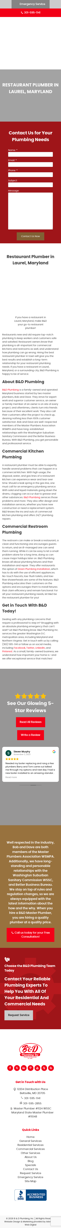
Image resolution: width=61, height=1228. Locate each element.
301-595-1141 (31, 12)
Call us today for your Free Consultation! (32, 934)
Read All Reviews (30, 722)
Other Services (40, 43)
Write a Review (30, 735)
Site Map (30, 1181)
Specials (36, 63)
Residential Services (43, 29)
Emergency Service (32, 4)
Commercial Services (44, 36)
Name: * (12, 150)
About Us (36, 50)
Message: (13, 191)
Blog (34, 57)
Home (30, 1137)
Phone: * (13, 170)
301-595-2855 (31, 1103)
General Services (41, 22)
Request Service (18, 1015)
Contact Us (30, 1169)
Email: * (12, 160)
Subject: (12, 180)
